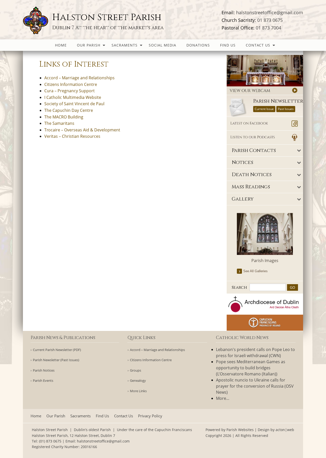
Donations (198, 45)
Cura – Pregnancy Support (69, 91)
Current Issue (264, 109)
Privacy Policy (150, 416)
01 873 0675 (270, 20)
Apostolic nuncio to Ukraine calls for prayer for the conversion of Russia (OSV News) (255, 386)
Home (61, 45)
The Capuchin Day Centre (68, 110)
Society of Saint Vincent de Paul (74, 103)
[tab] (265, 151)
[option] (265, 238)
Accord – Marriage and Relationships (79, 78)
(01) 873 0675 (50, 441)
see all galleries (255, 271)
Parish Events (43, 380)
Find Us (228, 45)
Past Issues (286, 109)
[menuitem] (61, 45)
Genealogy (138, 380)
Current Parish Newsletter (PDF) (57, 350)
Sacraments (125, 45)
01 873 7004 (268, 28)
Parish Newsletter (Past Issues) (56, 360)
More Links (138, 391)
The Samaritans (59, 123)
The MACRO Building (63, 117)
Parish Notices (44, 370)
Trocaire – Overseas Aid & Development (82, 130)
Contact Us (258, 45)
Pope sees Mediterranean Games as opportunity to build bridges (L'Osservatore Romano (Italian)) (250, 368)
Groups (135, 370)
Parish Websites (240, 429)
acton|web (285, 429)
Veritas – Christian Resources (72, 136)
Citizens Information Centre (70, 84)
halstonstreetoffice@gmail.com (269, 12)
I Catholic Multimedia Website (72, 97)
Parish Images (264, 260)
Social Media (162, 45)
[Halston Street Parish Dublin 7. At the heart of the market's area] (36, 19)
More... (222, 398)
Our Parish (88, 45)
